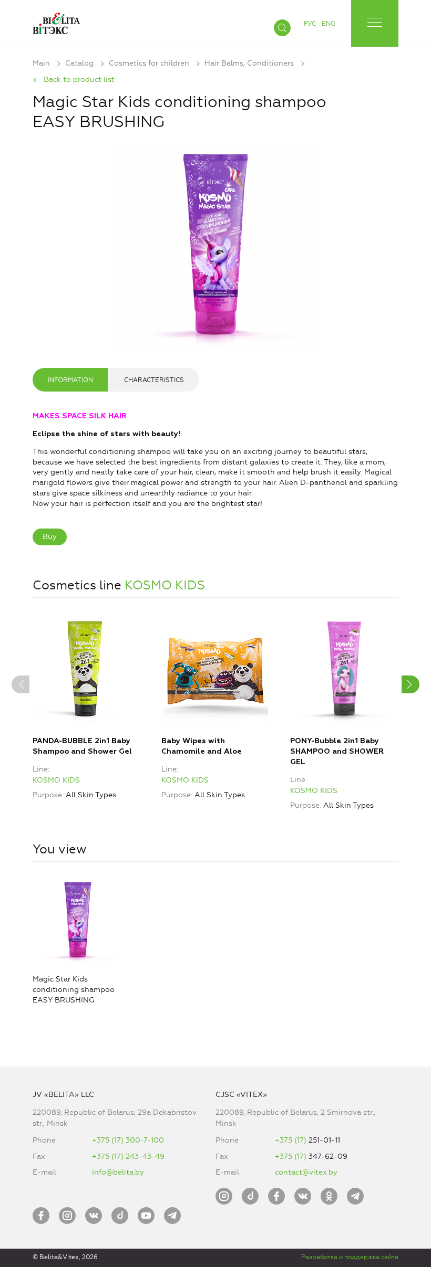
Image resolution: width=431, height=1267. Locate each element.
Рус (310, 23)
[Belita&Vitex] (56, 21)
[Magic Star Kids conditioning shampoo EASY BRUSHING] (215, 246)
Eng (328, 23)
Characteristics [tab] (154, 380)
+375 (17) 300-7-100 (128, 1140)
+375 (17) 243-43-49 (128, 1156)
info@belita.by (118, 1172)
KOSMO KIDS (165, 585)
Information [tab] (70, 380)
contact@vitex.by (306, 1172)
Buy (50, 536)
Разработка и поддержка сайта (349, 1257)
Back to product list (79, 79)
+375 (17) (292, 1140)
